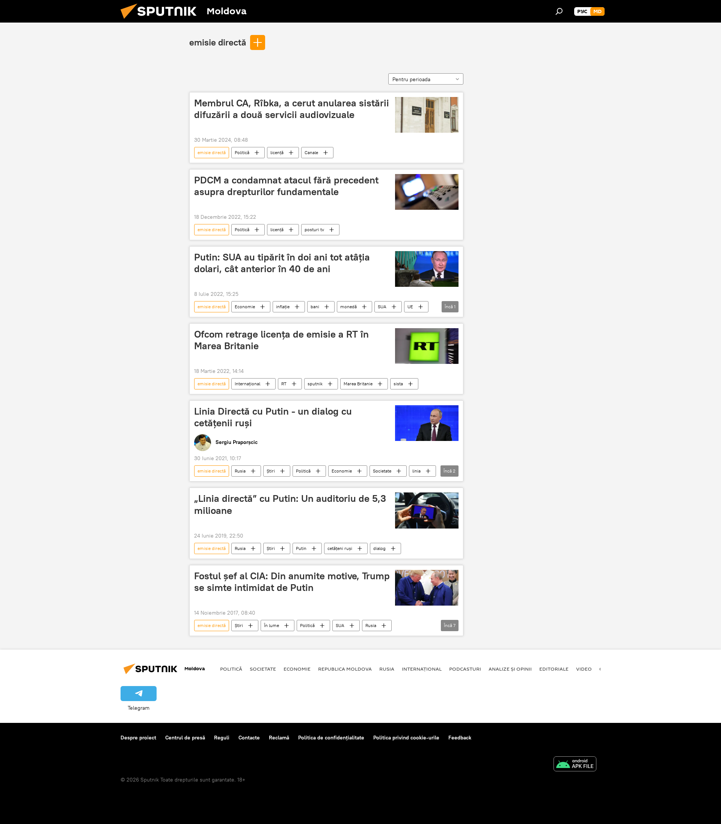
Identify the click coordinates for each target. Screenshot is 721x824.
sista (398, 383)
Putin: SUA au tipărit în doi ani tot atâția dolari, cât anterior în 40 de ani (282, 263)
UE (410, 306)
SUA (382, 306)
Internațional (247, 383)
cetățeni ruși (339, 548)
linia (416, 471)
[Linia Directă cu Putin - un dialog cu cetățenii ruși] (427, 423)
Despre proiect (138, 737)
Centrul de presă (185, 737)
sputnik (315, 383)
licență (277, 152)
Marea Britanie (358, 383)
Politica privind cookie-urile (406, 737)
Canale (311, 152)
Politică (242, 152)
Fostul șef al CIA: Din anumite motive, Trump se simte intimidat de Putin (292, 582)
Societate (382, 471)
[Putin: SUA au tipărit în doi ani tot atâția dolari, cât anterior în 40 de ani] (427, 269)
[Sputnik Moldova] (161, 20)
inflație (283, 306)
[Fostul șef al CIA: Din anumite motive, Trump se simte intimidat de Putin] (427, 588)
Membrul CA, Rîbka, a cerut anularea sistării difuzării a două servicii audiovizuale (291, 109)
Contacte (249, 737)
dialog (379, 548)
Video (584, 668)
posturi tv (314, 229)
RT (284, 383)
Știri (271, 471)
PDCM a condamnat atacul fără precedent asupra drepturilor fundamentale (286, 186)
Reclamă (279, 737)
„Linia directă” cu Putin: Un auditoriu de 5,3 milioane (290, 504)
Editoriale (554, 668)
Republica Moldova (345, 668)
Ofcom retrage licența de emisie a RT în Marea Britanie (281, 340)
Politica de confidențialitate (331, 737)
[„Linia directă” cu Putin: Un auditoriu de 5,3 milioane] (427, 510)
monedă (348, 306)
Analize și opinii (510, 668)
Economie (245, 306)
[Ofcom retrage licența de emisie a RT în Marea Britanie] (427, 346)
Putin (301, 548)
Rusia (240, 471)
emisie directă (217, 42)
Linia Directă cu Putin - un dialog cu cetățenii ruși (273, 417)
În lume (271, 625)
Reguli (221, 737)
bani (315, 306)
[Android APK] (574, 764)
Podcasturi (465, 668)
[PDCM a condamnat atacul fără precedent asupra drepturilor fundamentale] (427, 192)
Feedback (459, 737)
